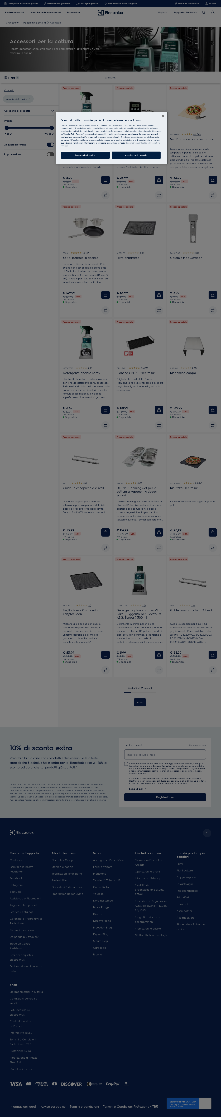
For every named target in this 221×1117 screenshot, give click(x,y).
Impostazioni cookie (85, 155)
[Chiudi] (163, 116)
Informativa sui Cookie (136, 143)
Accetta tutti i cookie (136, 155)
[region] (112, 138)
